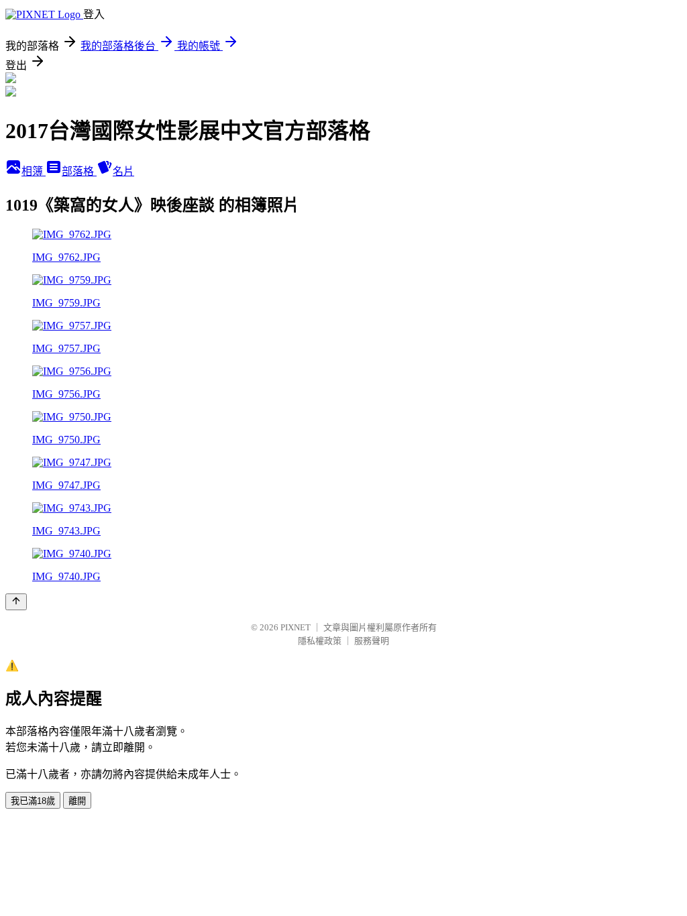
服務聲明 (371, 641)
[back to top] (16, 601)
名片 (123, 171)
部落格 (79, 171)
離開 (77, 801)
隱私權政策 (319, 641)
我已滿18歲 (33, 801)
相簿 (33, 171)
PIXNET (295, 627)
